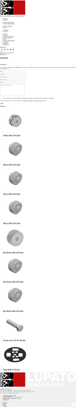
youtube (5, 406)
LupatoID (5, 19)
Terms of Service (39, 100)
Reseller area (6, 44)
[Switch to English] (4, 49)
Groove (5, 27)
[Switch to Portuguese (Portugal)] (10, 49)
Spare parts (6, 53)
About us (5, 18)
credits (19, 398)
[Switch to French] (13, 49)
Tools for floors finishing (9, 23)
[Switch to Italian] (2, 49)
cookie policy (13, 398)
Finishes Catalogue (7, 26)
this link (24, 98)
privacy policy (6, 398)
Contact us (5, 31)
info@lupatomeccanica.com (9, 395)
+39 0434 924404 (7, 397)
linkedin (5, 403)
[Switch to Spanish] (7, 49)
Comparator (6, 30)
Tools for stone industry (8, 22)
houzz (4, 404)
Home (1, 53)
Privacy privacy (29, 100)
